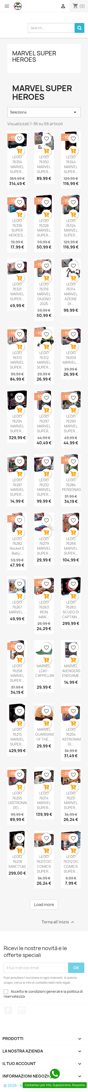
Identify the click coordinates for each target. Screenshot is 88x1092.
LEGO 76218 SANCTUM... (18, 861)
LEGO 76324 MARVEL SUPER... (71, 227)
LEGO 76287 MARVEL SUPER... (17, 487)
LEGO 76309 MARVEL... (71, 357)
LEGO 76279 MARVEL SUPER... (44, 546)
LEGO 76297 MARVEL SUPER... (44, 423)
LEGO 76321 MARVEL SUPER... (17, 291)
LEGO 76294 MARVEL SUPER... (17, 423)
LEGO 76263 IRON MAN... (44, 609)
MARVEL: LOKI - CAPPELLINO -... (45, 673)
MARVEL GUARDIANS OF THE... (45, 734)
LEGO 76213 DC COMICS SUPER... (44, 863)
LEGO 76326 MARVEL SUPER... (44, 227)
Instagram (21, 1010)
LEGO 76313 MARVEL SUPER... (17, 360)
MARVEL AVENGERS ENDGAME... (72, 671)
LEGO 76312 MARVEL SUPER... (44, 360)
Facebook (8, 1010)
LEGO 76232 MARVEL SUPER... (44, 487)
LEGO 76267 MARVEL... (17, 607)
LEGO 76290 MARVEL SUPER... (71, 423)
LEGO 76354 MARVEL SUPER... (17, 164)
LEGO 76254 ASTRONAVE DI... (72, 736)
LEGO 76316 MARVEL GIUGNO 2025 (44, 294)
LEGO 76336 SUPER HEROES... (17, 227)
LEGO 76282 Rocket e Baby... (17, 546)
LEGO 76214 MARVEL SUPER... (44, 800)
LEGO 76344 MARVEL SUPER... (71, 164)
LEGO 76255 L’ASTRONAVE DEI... (19, 800)
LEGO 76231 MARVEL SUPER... (71, 800)
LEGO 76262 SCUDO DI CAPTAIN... (71, 609)
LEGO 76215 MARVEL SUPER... (17, 736)
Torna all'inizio (59, 922)
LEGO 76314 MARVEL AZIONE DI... (70, 294)
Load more (44, 904)
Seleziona (44, 112)
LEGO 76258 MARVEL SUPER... (17, 673)
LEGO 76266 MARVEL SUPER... (71, 546)
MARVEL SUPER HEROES (34, 56)
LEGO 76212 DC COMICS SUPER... (70, 863)
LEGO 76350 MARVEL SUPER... (44, 164)
